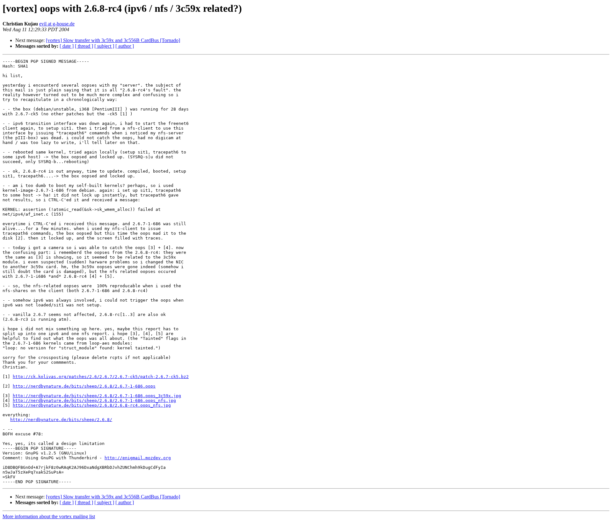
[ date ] (67, 46)
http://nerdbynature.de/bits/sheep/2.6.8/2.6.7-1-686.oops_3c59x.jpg (97, 395)
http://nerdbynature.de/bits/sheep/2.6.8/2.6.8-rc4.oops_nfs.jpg (92, 405)
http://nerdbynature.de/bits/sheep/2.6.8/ (61, 419)
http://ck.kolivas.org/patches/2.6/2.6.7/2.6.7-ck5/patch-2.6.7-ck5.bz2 (101, 376)
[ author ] (124, 46)
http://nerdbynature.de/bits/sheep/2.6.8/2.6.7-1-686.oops (84, 386)
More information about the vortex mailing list (49, 516)
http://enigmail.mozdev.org (138, 457)
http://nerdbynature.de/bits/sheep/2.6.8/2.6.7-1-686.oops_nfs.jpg (94, 400)
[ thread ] (84, 46)
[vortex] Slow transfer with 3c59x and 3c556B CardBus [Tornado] (113, 40)
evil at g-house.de (57, 23)
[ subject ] (104, 46)
